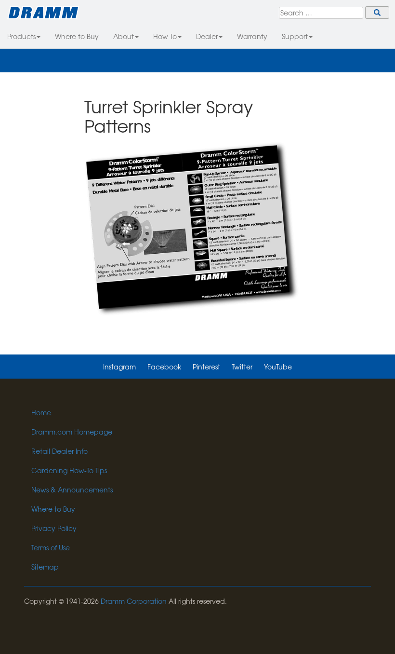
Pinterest (206, 366)
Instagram (119, 366)
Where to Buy (77, 36)
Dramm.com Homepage (71, 431)
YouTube (278, 366)
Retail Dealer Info (59, 451)
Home (41, 412)
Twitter (242, 366)
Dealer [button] (207, 36)
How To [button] (165, 36)
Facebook (164, 366)
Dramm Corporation (134, 601)
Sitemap (45, 567)
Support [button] (295, 36)
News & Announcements (72, 489)
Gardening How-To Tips (69, 470)
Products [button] (21, 36)
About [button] (123, 36)
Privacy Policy (54, 528)
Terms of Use (50, 547)
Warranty (252, 36)
